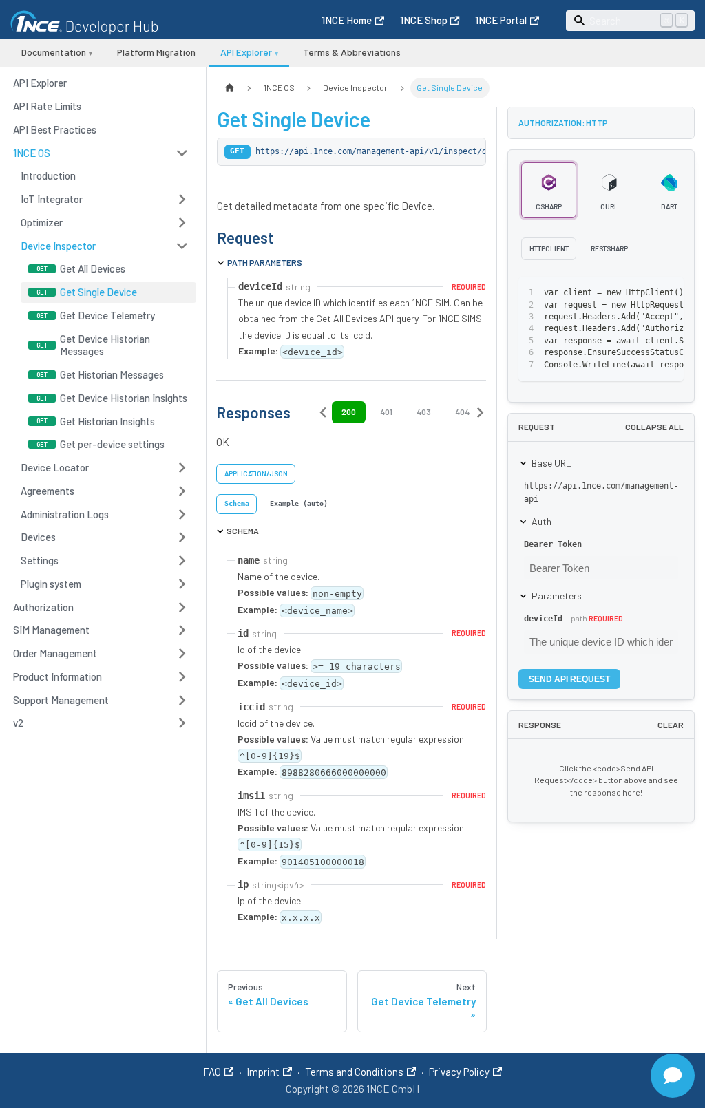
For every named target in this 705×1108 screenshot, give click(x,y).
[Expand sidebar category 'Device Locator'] (182, 468)
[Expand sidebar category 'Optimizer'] (182, 222)
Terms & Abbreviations (352, 52)
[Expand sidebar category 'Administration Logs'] (182, 514)
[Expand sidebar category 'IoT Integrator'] (182, 199)
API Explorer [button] (249, 52)
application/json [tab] (256, 473)
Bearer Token (553, 544)
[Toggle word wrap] (621, 293)
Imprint (263, 1071)
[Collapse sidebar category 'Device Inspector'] (182, 245)
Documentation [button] (56, 52)
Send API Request (569, 679)
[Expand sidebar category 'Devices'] (182, 537)
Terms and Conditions (354, 1071)
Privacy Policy (459, 1071)
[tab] (236, 504)
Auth (541, 521)
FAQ (212, 1071)
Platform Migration (156, 52)
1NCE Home (347, 20)
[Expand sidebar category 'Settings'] (182, 561)
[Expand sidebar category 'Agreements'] (182, 490)
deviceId (543, 619)
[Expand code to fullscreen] (668, 293)
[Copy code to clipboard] (644, 293)
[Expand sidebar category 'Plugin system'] (182, 583)
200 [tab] (348, 411)
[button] (101, 152)
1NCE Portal (501, 20)
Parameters (557, 595)
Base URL (551, 463)
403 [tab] (424, 411)
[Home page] (229, 88)
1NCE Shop (424, 20)
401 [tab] (386, 411)
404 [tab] (462, 411)
